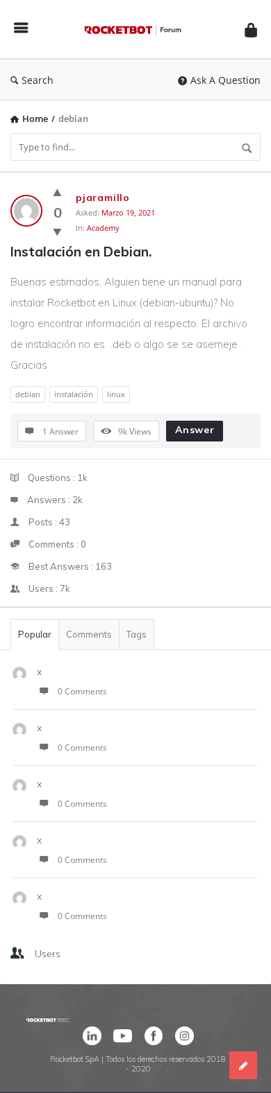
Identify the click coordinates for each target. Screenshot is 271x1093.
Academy (103, 227)
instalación (73, 394)
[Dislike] (57, 231)
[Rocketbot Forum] (136, 29)
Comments (89, 634)
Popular (34, 634)
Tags (136, 634)
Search (38, 80)
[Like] (57, 192)
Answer (195, 429)
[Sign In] (251, 29)
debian (27, 394)
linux (116, 394)
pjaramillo (103, 197)
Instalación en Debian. (80, 251)
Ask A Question (225, 80)
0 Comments (82, 691)
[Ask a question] (243, 1065)
